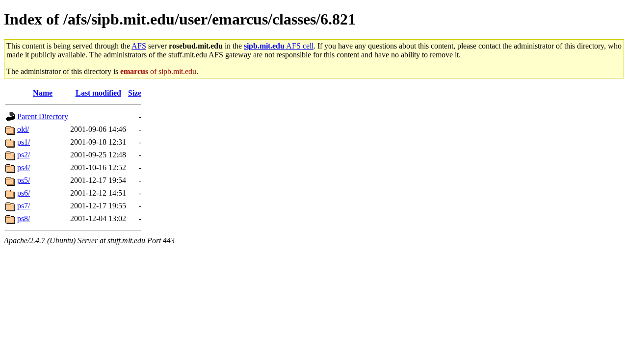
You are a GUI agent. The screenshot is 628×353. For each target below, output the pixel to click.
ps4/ (23, 167)
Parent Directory (42, 116)
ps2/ (23, 155)
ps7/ (23, 206)
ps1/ (23, 142)
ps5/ (23, 180)
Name (42, 93)
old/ (23, 129)
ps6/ (23, 193)
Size (134, 93)
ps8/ (23, 218)
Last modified (98, 93)
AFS (138, 46)
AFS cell (279, 46)
